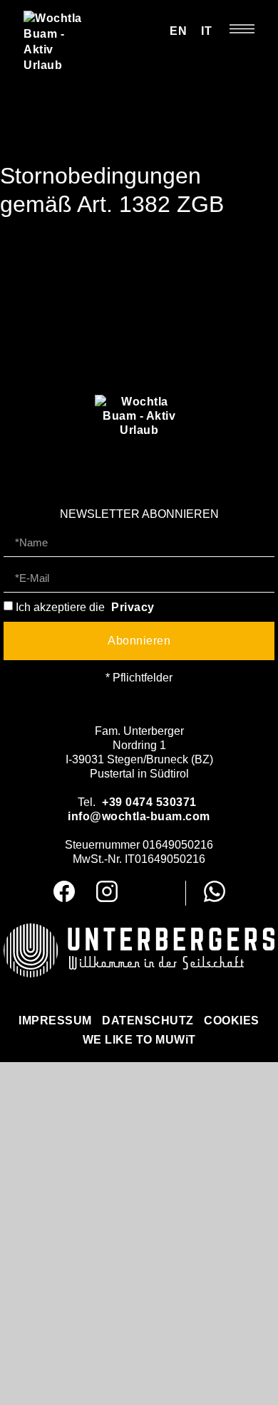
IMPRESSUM (55, 1020)
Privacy (133, 607)
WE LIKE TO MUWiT (139, 1040)
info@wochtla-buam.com (139, 816)
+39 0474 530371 (149, 802)
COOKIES (231, 1020)
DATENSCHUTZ (148, 1020)
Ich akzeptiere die (85, 607)
